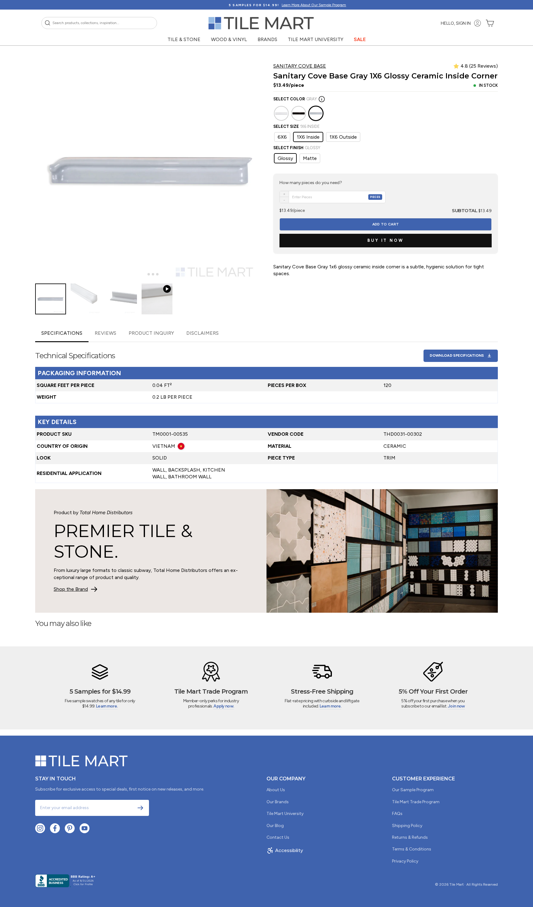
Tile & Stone (183, 39)
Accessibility (289, 850)
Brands (267, 39)
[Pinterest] (70, 828)
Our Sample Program (413, 789)
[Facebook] (55, 828)
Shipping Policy (407, 825)
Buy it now (385, 240)
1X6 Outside (343, 137)
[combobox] (99, 23)
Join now (456, 706)
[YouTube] (84, 828)
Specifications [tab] (61, 333)
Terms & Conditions (411, 849)
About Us (275, 789)
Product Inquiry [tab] (151, 333)
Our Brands (277, 801)
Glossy (285, 158)
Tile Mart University (315, 39)
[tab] (144, 274)
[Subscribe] (140, 808)
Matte (310, 158)
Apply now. (223, 706)
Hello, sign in (456, 23)
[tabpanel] (266, 412)
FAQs (397, 813)
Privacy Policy (405, 861)
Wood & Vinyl (229, 39)
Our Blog (275, 825)
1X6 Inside (308, 137)
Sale (360, 39)
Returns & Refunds (410, 837)
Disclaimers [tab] (202, 333)
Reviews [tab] (105, 333)
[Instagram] (40, 828)
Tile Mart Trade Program (416, 801)
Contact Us (277, 837)
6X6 (282, 137)
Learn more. (107, 706)
